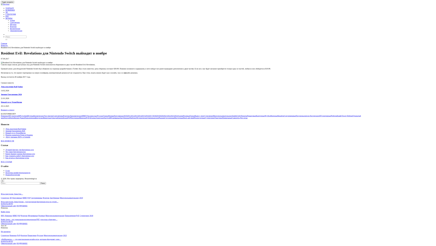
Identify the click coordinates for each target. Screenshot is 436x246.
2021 (165, 116)
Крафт (339, 116)
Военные (274, 116)
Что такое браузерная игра (15, 152)
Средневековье (290, 116)
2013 (136, 116)
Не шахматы (6, 232)
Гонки (192, 116)
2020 (161, 116)
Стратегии (14, 116)
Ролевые (186, 116)
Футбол (268, 116)
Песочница (75, 118)
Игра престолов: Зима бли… (12, 194)
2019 (158, 116)
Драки (22, 118)
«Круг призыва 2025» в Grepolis (17, 137)
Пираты (244, 116)
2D (320, 116)
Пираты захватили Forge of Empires (19, 135)
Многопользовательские (222, 116)
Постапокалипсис (303, 116)
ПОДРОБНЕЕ (22, 206)
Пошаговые (251, 116)
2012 (132, 116)
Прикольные (227, 118)
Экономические (16, 31)
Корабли (281, 116)
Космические (15, 29)
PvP (69, 118)
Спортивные (326, 116)
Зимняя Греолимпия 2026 (15, 131)
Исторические (141, 118)
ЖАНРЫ (8, 18)
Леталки (92, 118)
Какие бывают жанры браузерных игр (20, 154)
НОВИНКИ (10, 10)
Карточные (260, 116)
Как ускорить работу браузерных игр (19, 156)
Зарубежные (124, 118)
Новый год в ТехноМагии (15, 133)
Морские (82, 118)
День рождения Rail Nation (15, 129)
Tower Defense (347, 116)
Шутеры (13, 25)
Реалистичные (199, 118)
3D (6, 12)
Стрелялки (209, 116)
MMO (84, 116)
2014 (140, 116)
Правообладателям (12, 175)
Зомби (234, 116)
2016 (147, 116)
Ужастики (218, 118)
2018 (154, 116)
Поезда (6, 118)
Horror (11, 118)
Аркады (54, 118)
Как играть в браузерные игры (17, 158)
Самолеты (236, 118)
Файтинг (132, 118)
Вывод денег (200, 116)
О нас (7, 171)
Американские (153, 118)
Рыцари (162, 118)
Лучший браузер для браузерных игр (19, 150)
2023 (172, 116)
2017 (150, 116)
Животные (47, 118)
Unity (239, 116)
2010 (125, 116)
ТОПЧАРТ (9, 8)
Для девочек (48, 116)
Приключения (30, 118)
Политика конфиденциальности (17, 173)
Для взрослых (91, 116)
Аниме (180, 116)
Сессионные (170, 118)
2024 (176, 116)
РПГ (7, 16)
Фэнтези (13, 27)
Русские (100, 116)
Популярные (119, 116)
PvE (87, 118)
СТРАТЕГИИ (10, 14)
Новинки (4, 116)
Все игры (244, 118)
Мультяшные (115, 118)
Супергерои (209, 118)
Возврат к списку (7, 110)
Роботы (334, 116)
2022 (169, 116)
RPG (20, 116)
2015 (143, 116)
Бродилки (39, 118)
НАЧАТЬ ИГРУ (7, 204)
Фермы (111, 116)
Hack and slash (188, 118)
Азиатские (100, 118)
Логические (314, 116)
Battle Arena (5, 212)
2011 (129, 116)
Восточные (179, 118)
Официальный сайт (8, 206)
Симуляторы (15, 22)
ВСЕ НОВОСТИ (7, 141)
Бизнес (17, 118)
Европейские (62, 118)
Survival (107, 118)
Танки (105, 116)
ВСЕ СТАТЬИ (6, 162)
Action (12, 20)
